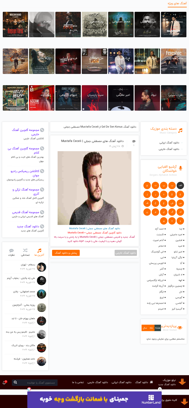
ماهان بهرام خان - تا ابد (23, 318)
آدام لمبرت (158, 240)
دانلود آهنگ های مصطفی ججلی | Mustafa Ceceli (92, 141)
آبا (181, 263)
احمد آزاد (159, 229)
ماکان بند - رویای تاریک (23, 345)
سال (145, 328)
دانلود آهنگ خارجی (169, 149)
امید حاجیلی (176, 234)
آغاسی (179, 303)
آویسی (178, 297)
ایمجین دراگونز (175, 286)
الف (180, 185)
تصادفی (25, 255)
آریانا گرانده (158, 286)
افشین (179, 240)
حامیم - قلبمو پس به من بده (20, 332)
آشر (162, 269)
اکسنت (160, 234)
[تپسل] (29, 389)
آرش (161, 274)
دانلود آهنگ (141, 382)
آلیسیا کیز (177, 309)
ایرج (162, 297)
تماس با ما (78, 382)
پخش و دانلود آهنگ (66, 253)
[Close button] (160, 389)
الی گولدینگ (157, 252)
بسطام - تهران (28, 265)
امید (180, 246)
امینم (161, 309)
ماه (151, 328)
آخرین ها (39, 255)
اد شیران (178, 274)
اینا (180, 229)
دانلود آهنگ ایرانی (169, 142)
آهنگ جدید (129, 237)
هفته (157, 328)
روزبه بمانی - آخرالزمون (23, 305)
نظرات (11, 255)
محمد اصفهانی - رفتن (24, 291)
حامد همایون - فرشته (24, 359)
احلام (161, 246)
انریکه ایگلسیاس (155, 280)
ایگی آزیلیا (177, 257)
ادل (180, 292)
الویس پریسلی (156, 263)
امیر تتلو (178, 252)
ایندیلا (179, 269)
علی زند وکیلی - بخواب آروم (21, 278)
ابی (162, 257)
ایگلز (161, 292)
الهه (180, 280)
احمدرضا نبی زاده (155, 303)
